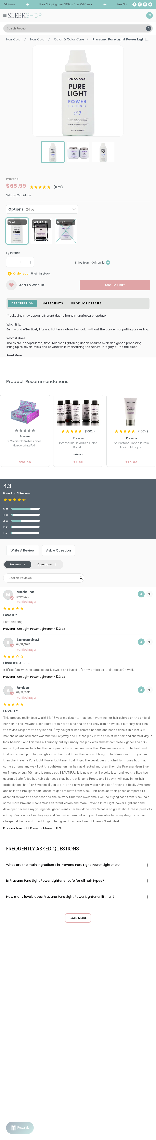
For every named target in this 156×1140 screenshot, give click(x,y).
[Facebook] (134, 4)
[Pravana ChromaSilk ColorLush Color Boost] (78, 411)
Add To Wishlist (31, 285)
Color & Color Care (69, 39)
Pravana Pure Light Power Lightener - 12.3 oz (34, 629)
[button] (141, 594)
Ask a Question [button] (58, 550)
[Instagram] (145, 4)
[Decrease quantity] (10, 262)
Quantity (13, 253)
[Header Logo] (24, 15)
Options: (21, 209)
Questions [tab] (44, 564)
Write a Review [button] (23, 550)
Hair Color (14, 39)
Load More (78, 918)
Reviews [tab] (15, 564)
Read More (14, 355)
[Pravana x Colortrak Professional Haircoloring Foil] (25, 411)
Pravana (12, 179)
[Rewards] (20, 1128)
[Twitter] (140, 4)
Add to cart (115, 285)
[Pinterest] (150, 4)
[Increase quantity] (30, 262)
